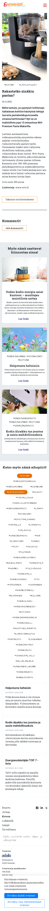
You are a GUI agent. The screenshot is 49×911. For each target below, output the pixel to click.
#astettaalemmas (24, 519)
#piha (37, 535)
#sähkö (35, 541)
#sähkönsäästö (23, 425)
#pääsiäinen (14, 584)
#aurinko (13, 568)
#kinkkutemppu (24, 677)
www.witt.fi (22, 187)
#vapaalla (14, 524)
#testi (15, 546)
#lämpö (38, 508)
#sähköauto (24, 650)
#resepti (37, 492)
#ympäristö (14, 639)
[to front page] (14, 4)
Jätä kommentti (14, 228)
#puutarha (25, 552)
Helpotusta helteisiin (18, 688)
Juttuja (6, 812)
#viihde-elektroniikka (24, 503)
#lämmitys (34, 524)
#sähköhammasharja (24, 617)
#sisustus (32, 546)
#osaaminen (35, 584)
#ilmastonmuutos (24, 633)
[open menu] (45, 5)
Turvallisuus (9, 829)
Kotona (6, 816)
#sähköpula (36, 563)
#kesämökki (15, 595)
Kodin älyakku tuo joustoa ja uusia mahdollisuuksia (22, 724)
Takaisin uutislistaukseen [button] (19, 199)
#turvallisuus (24, 497)
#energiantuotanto (24, 557)
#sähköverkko (18, 579)
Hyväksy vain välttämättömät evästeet (24, 903)
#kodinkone (36, 486)
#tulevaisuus (33, 568)
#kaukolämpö (14, 563)
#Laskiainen (35, 639)
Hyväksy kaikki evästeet (21, 895)
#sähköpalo (24, 573)
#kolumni (35, 595)
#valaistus (24, 530)
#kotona (9, 84)
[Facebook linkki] (37, 820)
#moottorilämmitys (24, 628)
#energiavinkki (16, 356)
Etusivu (6, 807)
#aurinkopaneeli (24, 590)
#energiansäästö (24, 418)
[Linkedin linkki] (42, 820)
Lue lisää (23, 318)
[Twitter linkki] (46, 820)
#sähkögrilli (24, 622)
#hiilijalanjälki (25, 661)
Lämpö (5, 825)
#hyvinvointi (34, 356)
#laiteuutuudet (28, 84)
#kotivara (24, 612)
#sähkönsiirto (24, 672)
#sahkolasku (24, 601)
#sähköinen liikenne (24, 666)
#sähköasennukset (24, 606)
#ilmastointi (17, 541)
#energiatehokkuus (24, 481)
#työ (36, 579)
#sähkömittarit (24, 644)
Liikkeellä (7, 820)
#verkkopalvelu (24, 655)
